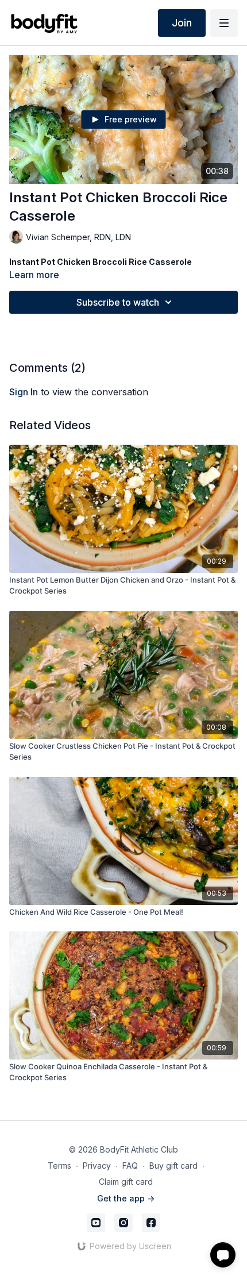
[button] (223, 1255)
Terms (59, 1165)
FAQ (130, 1165)
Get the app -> (126, 1198)
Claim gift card (126, 1181)
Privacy (97, 1165)
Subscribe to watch (117, 302)
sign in (23, 392)
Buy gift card (173, 1165)
